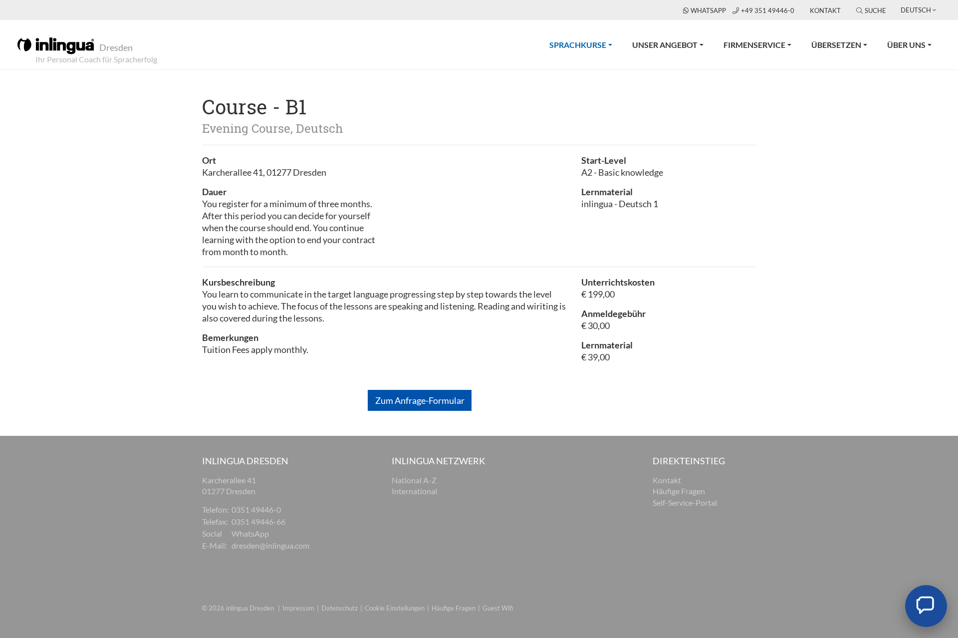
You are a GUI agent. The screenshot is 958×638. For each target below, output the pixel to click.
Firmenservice (754, 44)
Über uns (906, 44)
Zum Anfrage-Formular (420, 400)
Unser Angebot (665, 44)
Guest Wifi (497, 608)
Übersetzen (836, 44)
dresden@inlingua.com (270, 545)
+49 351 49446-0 (768, 10)
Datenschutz (339, 608)
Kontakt (825, 10)
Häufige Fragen (454, 608)
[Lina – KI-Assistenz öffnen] (926, 606)
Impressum (298, 608)
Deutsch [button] (916, 10)
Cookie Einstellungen (395, 608)
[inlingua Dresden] (55, 44)
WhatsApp (709, 10)
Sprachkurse (585, 44)
